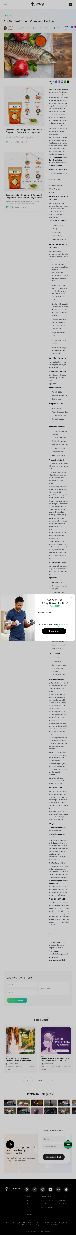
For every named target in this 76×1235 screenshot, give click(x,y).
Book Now (54, 631)
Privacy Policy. (55, 626)
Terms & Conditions (64, 624)
